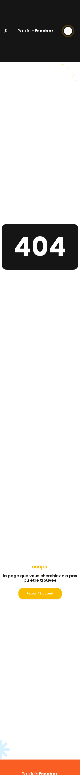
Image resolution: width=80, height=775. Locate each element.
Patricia (36, 31)
